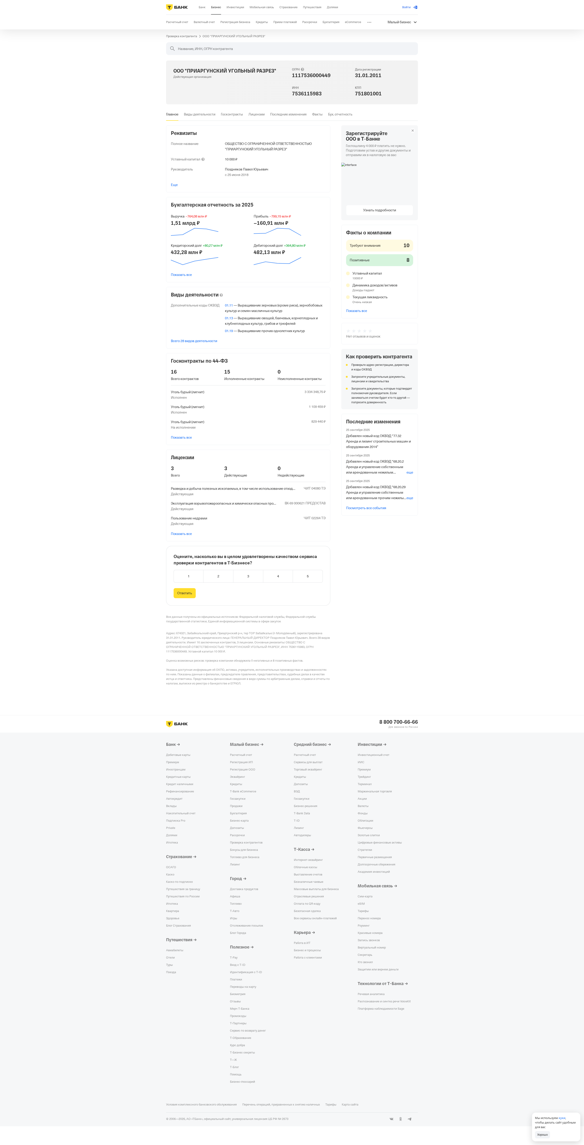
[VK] (391, 1119)
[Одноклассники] (400, 1119)
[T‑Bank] (177, 7)
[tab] (172, 114)
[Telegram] (409, 1119)
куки (562, 1118)
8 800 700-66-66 (398, 722)
